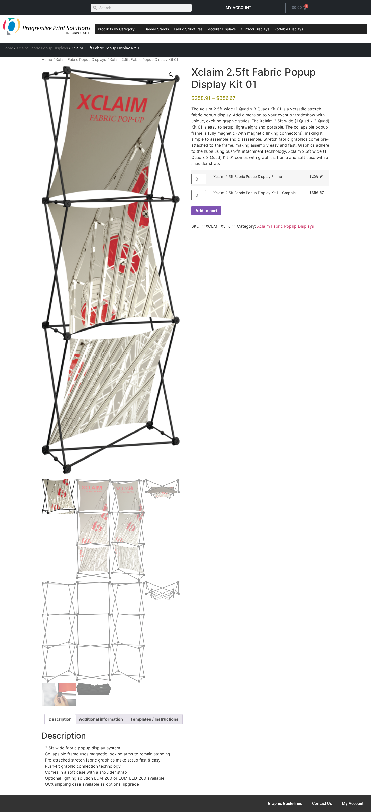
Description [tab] (60, 719)
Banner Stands (157, 29)
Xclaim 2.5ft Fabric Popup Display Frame (247, 177)
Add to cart (206, 210)
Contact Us (322, 803)
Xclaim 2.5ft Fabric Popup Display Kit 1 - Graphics (255, 193)
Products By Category (116, 29)
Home (8, 47)
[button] (171, 74)
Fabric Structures (188, 29)
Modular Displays (221, 29)
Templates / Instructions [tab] (154, 719)
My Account (352, 803)
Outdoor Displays (255, 29)
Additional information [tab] (101, 719)
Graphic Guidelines (285, 803)
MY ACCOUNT (238, 7)
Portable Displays (288, 29)
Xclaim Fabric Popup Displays (42, 47)
